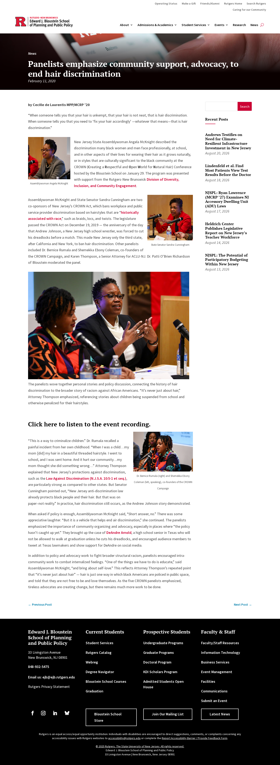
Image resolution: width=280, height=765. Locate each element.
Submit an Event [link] (214, 700)
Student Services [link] (194, 25)
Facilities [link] (208, 681)
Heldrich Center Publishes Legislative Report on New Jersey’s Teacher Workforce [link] (226, 230)
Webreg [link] (92, 662)
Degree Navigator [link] (100, 671)
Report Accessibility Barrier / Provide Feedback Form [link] (194, 738)
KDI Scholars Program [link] (160, 671)
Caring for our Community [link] (249, 9)
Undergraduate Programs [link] (163, 643)
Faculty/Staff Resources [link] (220, 643)
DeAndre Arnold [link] (118, 532)
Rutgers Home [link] (233, 3)
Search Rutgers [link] (256, 3)
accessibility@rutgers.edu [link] (124, 738)
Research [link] (239, 25)
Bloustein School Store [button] (108, 717)
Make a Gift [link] (189, 3)
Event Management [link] (216, 671)
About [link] (124, 25)
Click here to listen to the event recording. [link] (89, 424)
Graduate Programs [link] (158, 652)
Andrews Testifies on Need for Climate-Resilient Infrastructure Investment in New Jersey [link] (228, 141)
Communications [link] (214, 691)
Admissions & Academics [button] (155, 25)
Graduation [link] (94, 691)
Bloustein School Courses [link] (106, 681)
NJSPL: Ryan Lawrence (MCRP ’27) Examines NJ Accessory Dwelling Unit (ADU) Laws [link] (227, 199)
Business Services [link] (215, 662)
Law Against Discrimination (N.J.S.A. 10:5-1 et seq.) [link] (86, 478)
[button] (245, 106)
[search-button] (262, 25)
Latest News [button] (220, 714)
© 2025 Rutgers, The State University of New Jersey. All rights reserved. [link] (140, 746)
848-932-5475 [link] (38, 666)
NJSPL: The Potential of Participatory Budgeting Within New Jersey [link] (226, 259)
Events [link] (219, 25)
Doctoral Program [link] (157, 662)
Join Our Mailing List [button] (168, 714)
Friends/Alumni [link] (210, 3)
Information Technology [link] (220, 652)
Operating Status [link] (166, 3)
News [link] (254, 25)
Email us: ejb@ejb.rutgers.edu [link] (51, 677)
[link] (40, 604)
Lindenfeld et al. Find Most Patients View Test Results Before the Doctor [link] (228, 170)
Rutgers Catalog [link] (99, 652)
